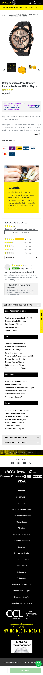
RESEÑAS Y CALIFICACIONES (15, 443)
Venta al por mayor (21, 559)
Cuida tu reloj (21, 497)
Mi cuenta (21, 503)
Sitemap (21, 547)
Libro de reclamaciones (21, 516)
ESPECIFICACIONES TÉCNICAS (18, 305)
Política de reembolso (21, 541)
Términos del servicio (21, 534)
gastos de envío (25, 117)
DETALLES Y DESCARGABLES (15, 438)
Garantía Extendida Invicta (21, 603)
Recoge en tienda (21, 553)
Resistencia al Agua (21, 591)
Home (3, 15)
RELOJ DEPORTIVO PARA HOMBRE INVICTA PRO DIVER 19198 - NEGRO (23, 15)
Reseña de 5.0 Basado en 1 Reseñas (19, 229)
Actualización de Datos (21, 585)
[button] (7, 90)
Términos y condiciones (21, 509)
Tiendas (21, 528)
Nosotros (21, 491)
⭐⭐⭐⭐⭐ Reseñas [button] (41, 321)
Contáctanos (21, 522)
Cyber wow (21, 578)
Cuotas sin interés (21, 597)
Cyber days (21, 572)
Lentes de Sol (21, 566)
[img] (17, 266)
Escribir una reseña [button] (21, 232)
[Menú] (39, 2)
